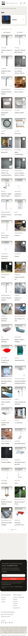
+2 (24, 106)
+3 (10, 167)
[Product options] (10, 37)
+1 (10, 85)
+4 (24, 416)
